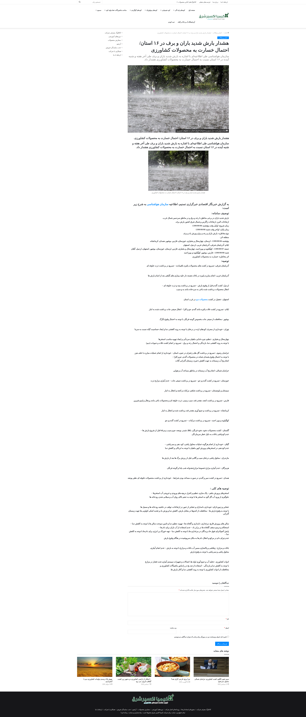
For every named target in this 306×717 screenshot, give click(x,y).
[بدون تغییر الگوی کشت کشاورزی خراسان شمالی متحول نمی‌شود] (211, 667)
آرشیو (119, 44)
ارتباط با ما (224, 2)
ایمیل (226, 628)
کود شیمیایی (166, 10)
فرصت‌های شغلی (204, 2)
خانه (225, 33)
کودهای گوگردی (136, 10)
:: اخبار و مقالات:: (217, 33)
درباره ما (215, 2)
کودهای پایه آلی (180, 10)
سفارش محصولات (114, 40)
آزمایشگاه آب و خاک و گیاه (186, 22)
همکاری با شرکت (115, 51)
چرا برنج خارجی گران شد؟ (180, 679)
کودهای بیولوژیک (151, 10)
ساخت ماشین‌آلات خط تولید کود (116, 10)
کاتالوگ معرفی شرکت (113, 33)
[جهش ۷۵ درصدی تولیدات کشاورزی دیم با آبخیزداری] (94, 667)
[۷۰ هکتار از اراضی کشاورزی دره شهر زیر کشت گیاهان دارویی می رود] (133, 667)
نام (227, 619)
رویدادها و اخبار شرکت (172, 709)
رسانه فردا (124, 713)
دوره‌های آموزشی (115, 36)
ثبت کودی (171, 22)
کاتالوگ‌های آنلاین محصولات (187, 2)
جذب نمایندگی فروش (113, 48)
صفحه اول (191, 10)
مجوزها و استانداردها (188, 709)
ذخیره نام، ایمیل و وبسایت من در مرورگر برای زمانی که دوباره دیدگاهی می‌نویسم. (200, 637)
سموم (99, 10)
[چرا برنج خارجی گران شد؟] (172, 667)
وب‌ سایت (173, 628)
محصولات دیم (202, 299)
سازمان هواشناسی (157, 204)
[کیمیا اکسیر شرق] (214, 16)
